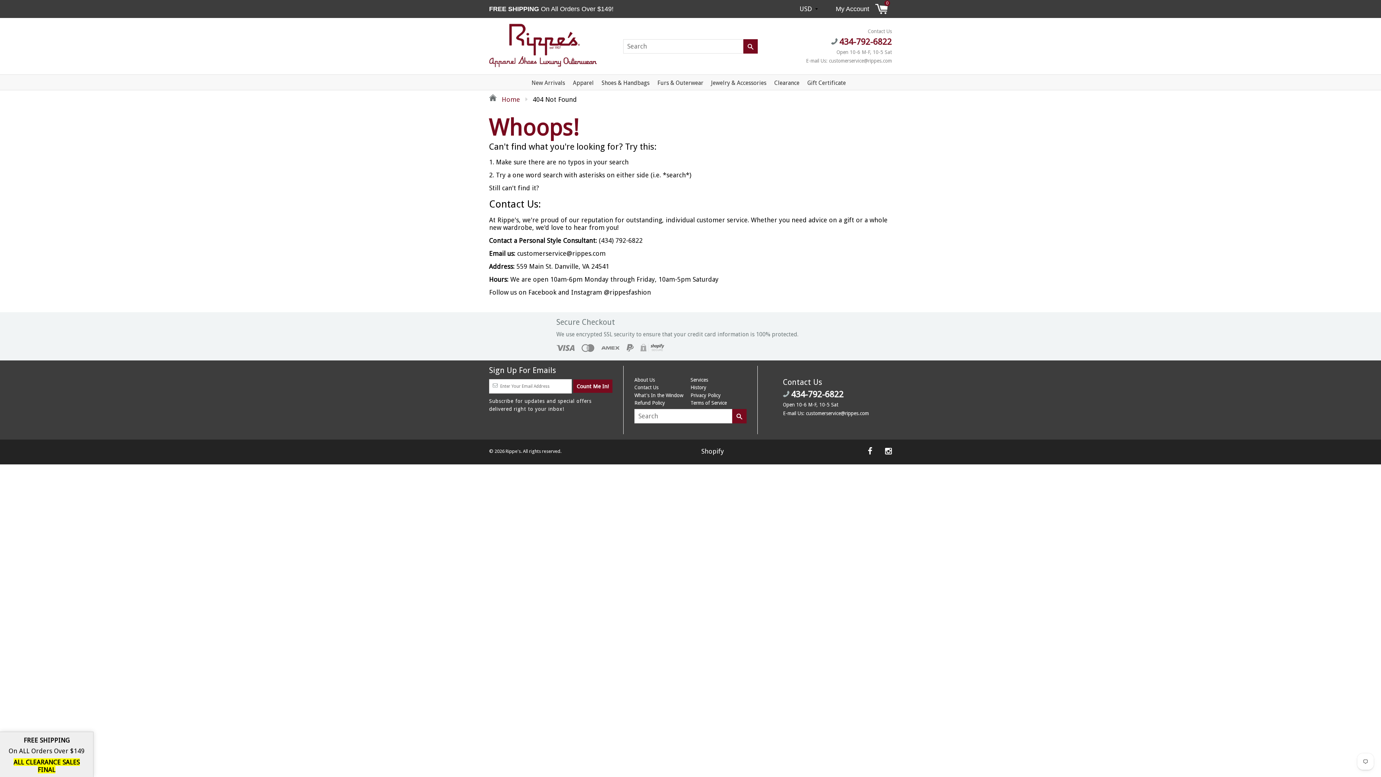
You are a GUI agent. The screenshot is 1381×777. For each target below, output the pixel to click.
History (698, 387)
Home (510, 99)
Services (699, 380)
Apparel (583, 82)
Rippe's (513, 451)
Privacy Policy (705, 395)
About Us (644, 380)
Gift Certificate (826, 82)
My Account (852, 9)
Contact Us (646, 387)
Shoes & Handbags (626, 82)
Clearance (786, 82)
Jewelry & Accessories (738, 82)
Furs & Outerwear (680, 82)
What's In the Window (658, 395)
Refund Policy (649, 403)
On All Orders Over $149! (552, 9)
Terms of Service (708, 403)
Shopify (712, 451)
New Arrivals (548, 82)
